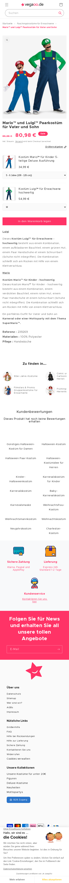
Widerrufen (13, 754)
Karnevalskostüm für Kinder (54, 479)
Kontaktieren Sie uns (18, 750)
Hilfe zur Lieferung (17, 741)
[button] (6, 4)
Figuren (12, 778)
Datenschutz (14, 694)
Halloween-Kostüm (54, 444)
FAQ (9, 732)
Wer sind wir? (14, 703)
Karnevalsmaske (20, 505)
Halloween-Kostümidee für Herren (53, 463)
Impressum (13, 712)
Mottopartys (15, 792)
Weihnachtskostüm (54, 519)
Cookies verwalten (18, 759)
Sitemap (11, 698)
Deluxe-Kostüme (17, 783)
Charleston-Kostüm (53, 530)
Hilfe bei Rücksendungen (21, 736)
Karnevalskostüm (21, 491)
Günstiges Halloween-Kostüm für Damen (21, 446)
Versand (19, 141)
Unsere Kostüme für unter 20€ (26, 774)
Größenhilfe (13, 727)
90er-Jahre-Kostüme (26, 376)
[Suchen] (60, 13)
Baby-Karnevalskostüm (54, 493)
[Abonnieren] (58, 649)
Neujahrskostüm (20, 528)
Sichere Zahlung (16, 745)
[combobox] (34, 13)
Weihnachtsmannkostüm (21, 519)
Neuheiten (13, 787)
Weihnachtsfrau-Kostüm (53, 507)
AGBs (10, 707)
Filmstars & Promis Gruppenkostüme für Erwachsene (26, 390)
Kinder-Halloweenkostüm (20, 479)
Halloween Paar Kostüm (20, 458)
